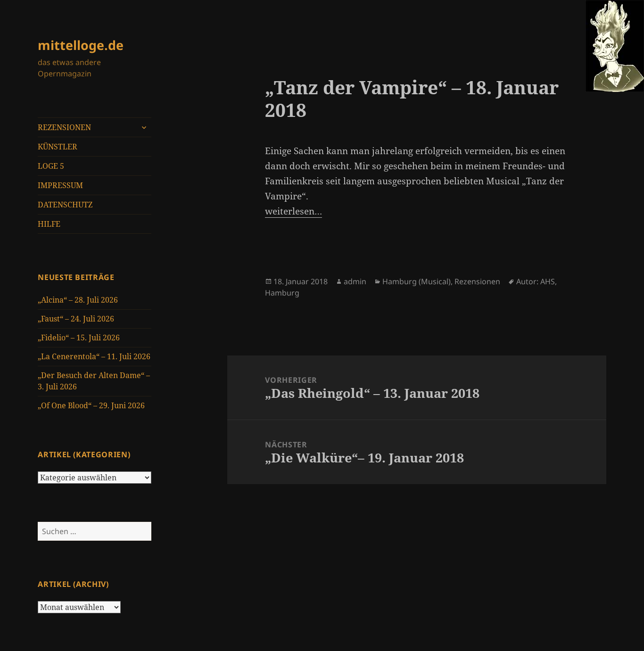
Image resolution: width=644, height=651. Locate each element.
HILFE (49, 224)
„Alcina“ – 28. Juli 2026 (78, 300)
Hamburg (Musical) (416, 281)
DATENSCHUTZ (65, 204)
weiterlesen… (293, 211)
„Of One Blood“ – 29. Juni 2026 (91, 405)
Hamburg (282, 293)
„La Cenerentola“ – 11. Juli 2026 (94, 356)
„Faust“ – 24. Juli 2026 (76, 318)
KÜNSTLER (57, 146)
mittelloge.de (81, 45)
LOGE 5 (51, 166)
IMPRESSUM (60, 185)
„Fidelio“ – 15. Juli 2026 (79, 337)
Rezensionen (477, 281)
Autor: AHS (535, 281)
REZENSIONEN (64, 127)
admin (355, 281)
